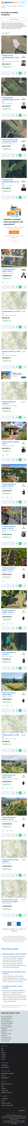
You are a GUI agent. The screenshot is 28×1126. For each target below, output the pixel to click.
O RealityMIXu (4, 1099)
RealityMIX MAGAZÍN (6, 1092)
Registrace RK (4, 1090)
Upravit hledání (14, 19)
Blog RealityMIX (5, 1078)
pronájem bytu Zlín (6, 1039)
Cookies (3, 1101)
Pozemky (3, 1055)
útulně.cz (3, 1075)
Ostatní (3, 1059)
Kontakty (3, 1088)
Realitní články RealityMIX (7, 1073)
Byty (2, 1048)
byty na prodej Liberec (7, 1021)
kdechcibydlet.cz (5, 1067)
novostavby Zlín (5, 1041)
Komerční (3, 1057)
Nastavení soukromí (6, 1103)
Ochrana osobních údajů (7, 1105)
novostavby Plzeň (6, 1020)
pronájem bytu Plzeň (6, 1018)
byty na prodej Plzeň (6, 1016)
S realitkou (14, 232)
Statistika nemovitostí (6, 1084)
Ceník (2, 1086)
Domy (2, 1050)
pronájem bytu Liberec (7, 1023)
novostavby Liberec (6, 1025)
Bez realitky (14, 241)
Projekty (3, 1052)
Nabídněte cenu (6, 67)
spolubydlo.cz (4, 1065)
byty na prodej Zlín (6, 1037)
